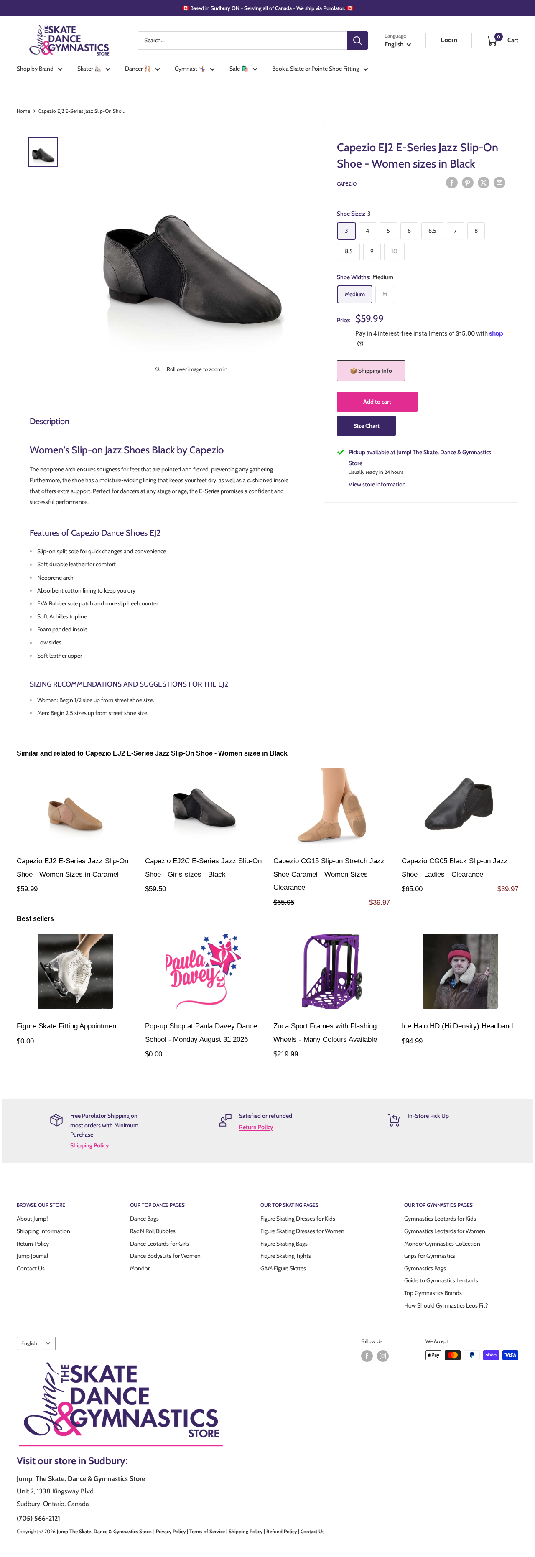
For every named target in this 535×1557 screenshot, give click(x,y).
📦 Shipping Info (371, 370)
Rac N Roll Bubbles (153, 1231)
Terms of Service (207, 1531)
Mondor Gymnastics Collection (442, 1243)
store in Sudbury (89, 1461)
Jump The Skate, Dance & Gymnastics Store (104, 1531)
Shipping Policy (89, 1145)
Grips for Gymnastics (429, 1255)
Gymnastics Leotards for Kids (440, 1218)
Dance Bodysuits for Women (165, 1255)
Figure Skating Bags (284, 1243)
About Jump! (32, 1218)
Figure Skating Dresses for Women (302, 1231)
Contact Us (31, 1268)
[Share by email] (499, 183)
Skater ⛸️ (89, 68)
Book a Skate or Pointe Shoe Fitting (315, 68)
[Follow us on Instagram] (383, 1356)
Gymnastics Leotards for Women (444, 1231)
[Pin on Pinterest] (468, 183)
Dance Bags (144, 1218)
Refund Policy (281, 1531)
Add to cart (377, 401)
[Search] (357, 40)
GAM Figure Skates (283, 1268)
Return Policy (256, 1127)
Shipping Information (43, 1231)
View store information (377, 484)
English (29, 1343)
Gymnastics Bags (425, 1268)
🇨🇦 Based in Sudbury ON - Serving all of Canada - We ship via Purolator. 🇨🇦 (267, 8)
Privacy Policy (171, 1531)
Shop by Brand (35, 68)
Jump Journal (32, 1255)
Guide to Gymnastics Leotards (441, 1280)
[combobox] (242, 40)
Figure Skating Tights (285, 1255)
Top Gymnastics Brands (433, 1293)
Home (23, 111)
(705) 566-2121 (38, 1518)
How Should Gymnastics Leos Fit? (446, 1305)
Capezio (347, 184)
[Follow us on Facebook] (367, 1356)
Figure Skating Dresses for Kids (297, 1218)
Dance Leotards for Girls (159, 1243)
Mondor (140, 1268)
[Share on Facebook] (452, 183)
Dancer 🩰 (138, 68)
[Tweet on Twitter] (483, 183)
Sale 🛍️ (238, 68)
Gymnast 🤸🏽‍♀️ (190, 68)
